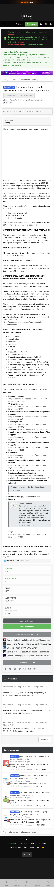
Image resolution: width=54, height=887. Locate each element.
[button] (3, 24)
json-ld (39, 100)
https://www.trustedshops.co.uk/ (34, 429)
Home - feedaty (25, 503)
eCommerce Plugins (22, 762)
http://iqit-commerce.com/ (29, 497)
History (30, 111)
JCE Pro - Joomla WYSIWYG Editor (22, 648)
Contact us (42, 843)
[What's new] (46, 24)
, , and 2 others (18, 561)
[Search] (51, 24)
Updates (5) (19, 111)
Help (38, 847)
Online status (23, 843)
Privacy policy (29, 847)
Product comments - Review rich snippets (28, 487)
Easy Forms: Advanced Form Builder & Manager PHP (29, 644)
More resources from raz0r (27, 634)
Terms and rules (15, 847)
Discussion (40, 111)
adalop (30, 100)
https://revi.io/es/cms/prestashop (29, 470)
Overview (7, 111)
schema (9, 103)
